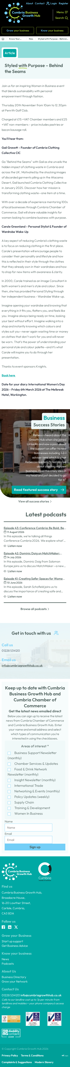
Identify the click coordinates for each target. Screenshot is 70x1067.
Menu (60, 12)
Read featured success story (36, 490)
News (31, 38)
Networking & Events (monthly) (37, 791)
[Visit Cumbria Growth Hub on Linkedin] (9, 927)
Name (9, 821)
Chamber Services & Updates (36, 763)
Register (63, 3)
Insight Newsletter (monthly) (35, 780)
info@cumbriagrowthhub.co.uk (41, 995)
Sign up (35, 847)
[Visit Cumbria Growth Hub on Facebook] (3, 927)
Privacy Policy (10, 1055)
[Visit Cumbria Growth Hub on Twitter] (16, 927)
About (29, 3)
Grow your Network (15, 981)
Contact (39, 3)
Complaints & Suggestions (17, 1062)
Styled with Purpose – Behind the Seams (52, 38)
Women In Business (28, 813)
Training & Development (32, 808)
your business (18, 30)
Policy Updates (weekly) (31, 797)
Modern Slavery (44, 1062)
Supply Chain (24, 802)
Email (8, 834)
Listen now (15, 546)
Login (53, 3)
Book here (9, 375)
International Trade (28, 785)
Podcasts (8, 963)
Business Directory (14, 977)
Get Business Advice (15, 946)
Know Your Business (14, 38)
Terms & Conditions (32, 1055)
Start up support (12, 941)
